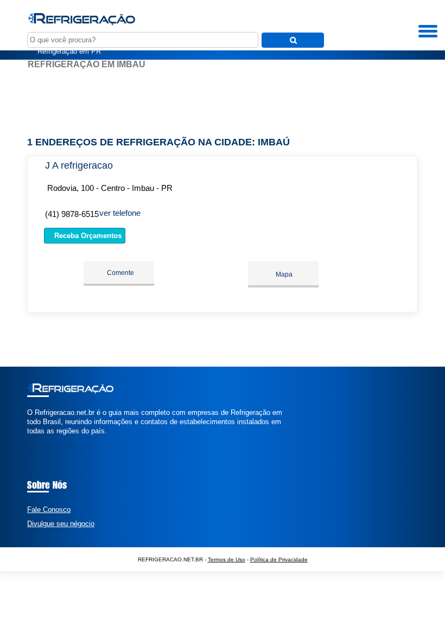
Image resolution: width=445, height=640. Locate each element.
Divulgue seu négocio (60, 524)
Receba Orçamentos (87, 236)
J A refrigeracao (79, 165)
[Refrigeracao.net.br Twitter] (34, 440)
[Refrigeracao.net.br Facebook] (29, 440)
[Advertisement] (222, 103)
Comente (119, 273)
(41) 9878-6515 (72, 214)
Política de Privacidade (279, 559)
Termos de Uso (226, 559)
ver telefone (120, 212)
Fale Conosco (49, 509)
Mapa (283, 274)
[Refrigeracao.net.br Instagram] (39, 440)
